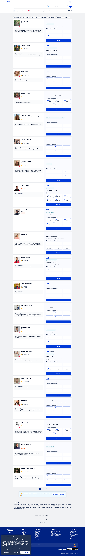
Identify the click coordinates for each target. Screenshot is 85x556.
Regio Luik (66, 17)
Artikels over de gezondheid (56, 534)
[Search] (70, 7)
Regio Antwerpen (17, 17)
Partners (71, 538)
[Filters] (14, 11)
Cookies (71, 553)
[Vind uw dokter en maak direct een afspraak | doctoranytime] (40, 522)
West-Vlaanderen (51, 17)
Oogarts (36, 532)
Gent (23, 533)
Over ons (71, 536)
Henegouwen (59, 17)
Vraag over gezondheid (55, 535)
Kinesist (36, 535)
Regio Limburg (43, 17)
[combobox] (29, 6)
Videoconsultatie (73, 539)
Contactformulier (73, 531)
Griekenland (46, 544)
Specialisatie (53, 533)
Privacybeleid (76, 553)
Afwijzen (16, 552)
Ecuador (59, 544)
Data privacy (72, 535)
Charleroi (23, 534)
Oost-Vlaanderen (26, 17)
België (50, 544)
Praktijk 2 (52, 351)
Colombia (55, 544)
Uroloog (36, 540)
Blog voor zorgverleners (74, 534)
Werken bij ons (72, 532)
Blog (71, 533)
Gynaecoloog (37, 539)
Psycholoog (37, 537)
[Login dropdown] (71, 2)
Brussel (23, 531)
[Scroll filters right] (64, 11)
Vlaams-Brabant (34, 17)
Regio (52, 532)
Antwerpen (24, 532)
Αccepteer (26, 552)
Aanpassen (6, 552)
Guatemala (63, 544)
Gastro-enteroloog (38, 538)
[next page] (46, 488)
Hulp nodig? (72, 537)
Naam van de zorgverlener (55, 531)
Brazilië (66, 544)
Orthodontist (37, 534)
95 (44, 488)
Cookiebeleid (9, 549)
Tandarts (37, 536)
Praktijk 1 (47, 20)
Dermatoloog (37, 531)
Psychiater (37, 533)
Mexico (52, 544)
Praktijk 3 (56, 400)
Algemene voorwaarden (65, 553)
